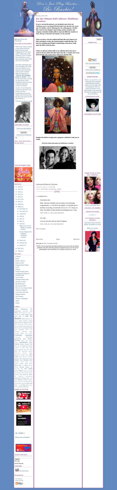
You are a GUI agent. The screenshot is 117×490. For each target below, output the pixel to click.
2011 (19, 199)
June (20, 219)
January (21, 245)
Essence (17, 269)
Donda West (24, 340)
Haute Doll (26, 349)
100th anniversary (21, 309)
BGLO (21, 326)
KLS (31, 360)
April (21, 223)
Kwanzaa (17, 361)
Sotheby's (30, 379)
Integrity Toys (24, 354)
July (20, 216)
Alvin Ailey (18, 316)
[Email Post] (55, 187)
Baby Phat (29, 316)
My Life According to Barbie (23, 288)
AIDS (31, 311)
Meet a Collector (23, 365)
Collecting (18, 335)
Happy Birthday (19, 349)
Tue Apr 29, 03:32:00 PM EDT (52, 224)
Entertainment (24, 342)
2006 (19, 251)
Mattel (16, 365)
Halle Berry (29, 347)
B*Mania (18, 256)
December (22, 209)
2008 (19, 206)
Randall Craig (18, 374)
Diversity (17, 340)
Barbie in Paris (19, 263)
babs (41, 218)
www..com (92, 214)
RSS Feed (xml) (23, 471)
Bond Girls (21, 328)
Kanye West (30, 358)
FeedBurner (27, 135)
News (21, 371)
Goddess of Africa (20, 347)
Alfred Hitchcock (23, 312)
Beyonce (17, 326)
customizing (18, 339)
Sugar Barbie (29, 381)
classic (22, 333)
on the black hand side (21, 292)
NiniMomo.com (41, 26)
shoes (16, 379)
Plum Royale (24, 372)
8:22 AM (52, 187)
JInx (26, 356)
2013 (19, 194)
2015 (19, 189)
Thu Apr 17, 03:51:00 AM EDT (52, 213)
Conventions (29, 337)
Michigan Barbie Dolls (22, 279)
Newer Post (39, 239)
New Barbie (28, 369)
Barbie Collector (20, 261)
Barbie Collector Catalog (25, 321)
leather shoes (24, 361)
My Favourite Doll (20, 286)
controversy (17, 337)
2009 (19, 204)
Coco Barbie (28, 333)
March (21, 240)
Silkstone (20, 379)
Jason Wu (21, 356)
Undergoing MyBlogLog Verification (46, 184)
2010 (19, 201)
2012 (19, 197)
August (21, 214)
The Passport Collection (21, 383)
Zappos (17, 303)
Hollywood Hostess (27, 351)
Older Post (76, 239)
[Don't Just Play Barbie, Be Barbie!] (22, 437)
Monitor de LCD (66, 207)
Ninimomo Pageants (21, 290)
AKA (16, 312)
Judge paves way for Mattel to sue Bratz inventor (25, 227)
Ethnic (30, 342)
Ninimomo (26, 371)
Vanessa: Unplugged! (21, 298)
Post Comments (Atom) (50, 243)
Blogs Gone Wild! (19, 480)
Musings (22, 367)
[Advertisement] (57, 234)
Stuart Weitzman (19, 381)
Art (23, 316)
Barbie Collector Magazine (21, 322)
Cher (31, 329)
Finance (24, 346)
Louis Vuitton (19, 277)
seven (31, 378)
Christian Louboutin (21, 331)
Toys (24, 385)
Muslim (27, 367)
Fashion (17, 344)
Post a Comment (40, 229)
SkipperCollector (20, 294)
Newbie (17, 371)
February (22, 243)
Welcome (17, 386)
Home (58, 239)
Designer (30, 339)
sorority (25, 379)
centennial (21, 329)
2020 (19, 187)
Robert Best (25, 378)
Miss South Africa (50, 54)
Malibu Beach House (26, 363)
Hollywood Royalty (21, 353)
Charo (27, 329)
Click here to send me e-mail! (23, 101)
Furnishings (29, 346)
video (27, 385)
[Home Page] (24, 26)
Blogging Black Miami (22, 265)
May (20, 221)
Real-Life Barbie (27, 374)
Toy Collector (19, 296)
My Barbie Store (20, 284)
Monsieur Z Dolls (20, 281)
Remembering (29, 376)
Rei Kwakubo (19, 376)
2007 (19, 248)
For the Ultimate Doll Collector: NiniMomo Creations (57, 19)
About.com (25, 311)
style (24, 381)
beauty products (28, 324)
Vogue (17, 300)
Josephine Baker (22, 358)
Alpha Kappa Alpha (26, 314)
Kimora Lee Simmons (22, 360)
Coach (17, 267)
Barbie (17, 258)
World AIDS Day (23, 386)
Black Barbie (26, 326)
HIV (20, 351)
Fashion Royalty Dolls (21, 271)
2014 (19, 192)
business (27, 328)
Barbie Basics (25, 318)
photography (18, 372)
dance (24, 339)
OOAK (30, 371)
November (22, 211)
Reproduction (18, 378)
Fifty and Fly (18, 346)
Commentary (28, 335)
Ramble (30, 372)
